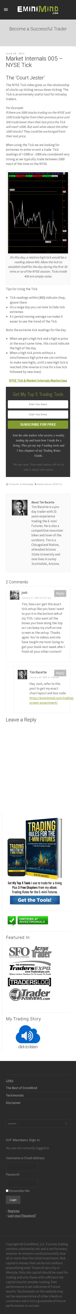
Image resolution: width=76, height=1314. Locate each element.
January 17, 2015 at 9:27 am (36, 597)
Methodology (28, 484)
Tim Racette (13, 484)
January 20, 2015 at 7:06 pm (44, 677)
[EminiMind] (38, 9)
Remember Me (19, 1191)
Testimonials (15, 1095)
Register (14, 1211)
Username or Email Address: (25, 1158)
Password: (13, 1174)
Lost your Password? (22, 1215)
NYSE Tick (57, 484)
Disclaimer (13, 1103)
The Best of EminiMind (21, 1088)
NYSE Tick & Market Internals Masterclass (38, 380)
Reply (60, 593)
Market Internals (44, 484)
